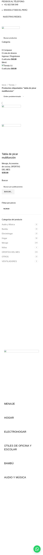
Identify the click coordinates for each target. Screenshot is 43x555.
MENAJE (9, 403)
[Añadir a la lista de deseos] (5, 149)
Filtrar (6, 209)
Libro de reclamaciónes (13, 536)
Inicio (4, 85)
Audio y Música (8, 224)
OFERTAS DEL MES (11, 252)
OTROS (5, 257)
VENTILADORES (9, 261)
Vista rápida (11, 143)
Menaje (5, 243)
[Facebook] (6, 21)
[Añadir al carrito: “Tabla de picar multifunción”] (5, 143)
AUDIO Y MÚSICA (15, 477)
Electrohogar (7, 234)
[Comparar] (18, 143)
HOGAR (9, 417)
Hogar (4, 238)
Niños (4, 248)
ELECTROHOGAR (15, 431)
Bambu (5, 229)
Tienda (12, 85)
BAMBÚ (9, 463)
